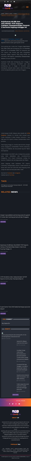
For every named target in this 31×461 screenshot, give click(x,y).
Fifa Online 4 (9, 450)
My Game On (6, 323)
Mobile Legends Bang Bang (23, 450)
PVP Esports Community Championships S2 (11, 185)
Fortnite (15, 452)
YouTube (12, 175)
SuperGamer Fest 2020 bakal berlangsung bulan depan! (15, 308)
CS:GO (14, 450)
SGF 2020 (25, 185)
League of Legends (18, 448)
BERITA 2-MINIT (8, 13)
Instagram (17, 39)
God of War (24, 451)
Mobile (15, 13)
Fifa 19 (24, 448)
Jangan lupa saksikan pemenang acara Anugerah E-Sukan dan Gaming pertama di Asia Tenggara (15, 216)
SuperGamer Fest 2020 (6, 186)
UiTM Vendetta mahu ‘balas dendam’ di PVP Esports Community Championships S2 (13, 278)
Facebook (9, 173)
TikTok (2, 40)
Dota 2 (12, 448)
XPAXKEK (7, 448)
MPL (4, 448)
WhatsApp (11, 39)
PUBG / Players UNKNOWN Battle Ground (12, 451)
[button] (27, 7)
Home (2, 13)
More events (15, 394)
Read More (3, 221)
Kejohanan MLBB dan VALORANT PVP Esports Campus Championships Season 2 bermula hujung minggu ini (14, 247)
